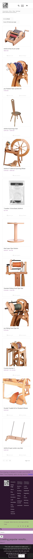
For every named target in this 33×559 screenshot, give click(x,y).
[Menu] (21, 5)
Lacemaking (19, 505)
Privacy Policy (13, 556)
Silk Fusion (25, 496)
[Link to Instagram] (25, 526)
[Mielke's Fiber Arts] (13, 5)
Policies (12, 509)
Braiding (19, 490)
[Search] (17, 5)
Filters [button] (2, 542)
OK (21, 556)
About (12, 489)
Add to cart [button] (10, 55)
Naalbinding (26, 490)
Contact (12, 494)
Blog (12, 492)
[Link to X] (18, 526)
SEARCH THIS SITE (13, 512)
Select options (17, 135)
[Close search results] (1, 536)
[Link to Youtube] (28, 526)
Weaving (26, 502)
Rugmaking (26, 493)
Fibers (18, 498)
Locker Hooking (26, 487)
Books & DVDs (19, 487)
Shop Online (12, 505)
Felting (18, 496)
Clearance (26, 505)
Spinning (26, 500)
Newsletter (13, 502)
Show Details (23, 55)
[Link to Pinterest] (23, 526)
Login (12, 499)
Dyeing (19, 493)
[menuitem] (17, 5)
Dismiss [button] (30, 474)
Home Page (12, 485)
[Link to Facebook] (20, 526)
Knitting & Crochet (19, 501)
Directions (13, 497)
